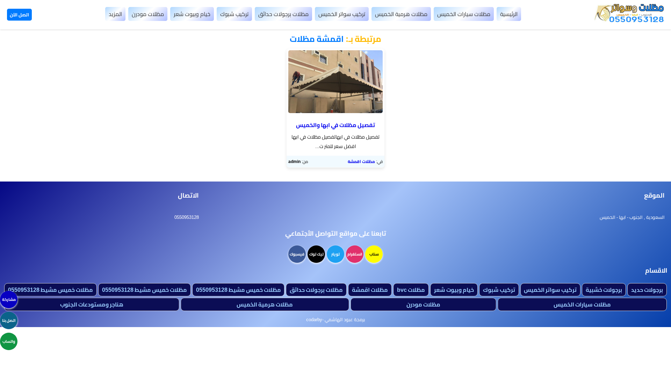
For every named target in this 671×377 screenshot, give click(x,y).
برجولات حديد (647, 289)
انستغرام (354, 254)
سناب (374, 254)
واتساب (8, 341)
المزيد (115, 14)
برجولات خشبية (604, 289)
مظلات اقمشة (361, 161)
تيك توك (316, 254)
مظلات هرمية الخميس (401, 14)
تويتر (335, 254)
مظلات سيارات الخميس (463, 14)
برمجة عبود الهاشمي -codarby (335, 319)
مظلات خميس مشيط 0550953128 (238, 289)
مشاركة (9, 299)
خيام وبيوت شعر (192, 14)
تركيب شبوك (234, 14)
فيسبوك (297, 254)
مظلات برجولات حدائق (283, 14)
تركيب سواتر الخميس (341, 14)
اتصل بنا (8, 320)
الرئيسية (509, 14)
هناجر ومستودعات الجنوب (91, 304)
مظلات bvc (411, 289)
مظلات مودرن (148, 14)
